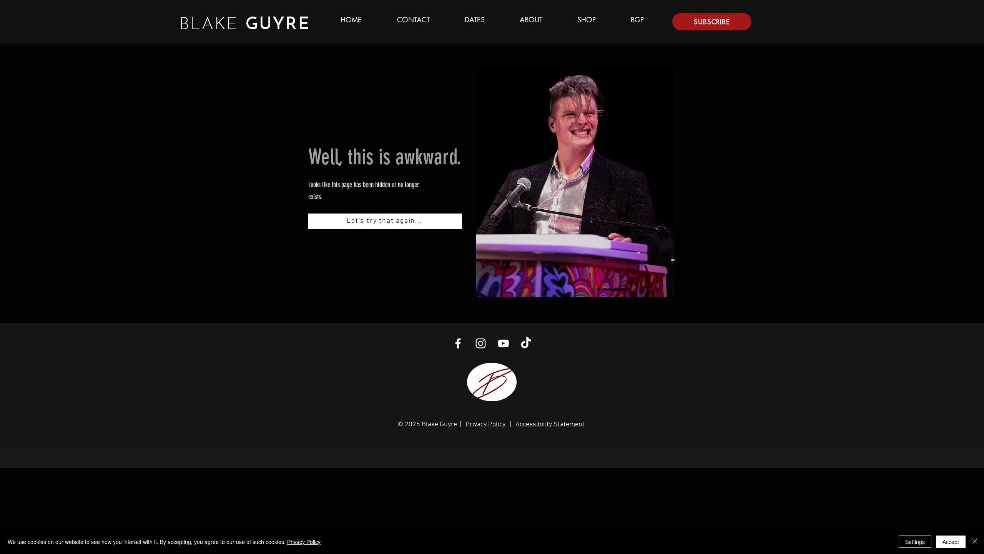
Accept (950, 542)
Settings (915, 542)
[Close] (974, 542)
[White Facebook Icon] (458, 343)
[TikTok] (526, 343)
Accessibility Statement (550, 425)
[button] (711, 21)
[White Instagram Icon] (480, 343)
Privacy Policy (485, 425)
